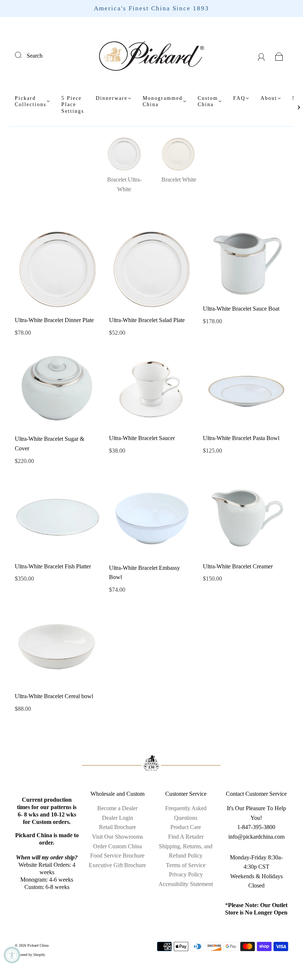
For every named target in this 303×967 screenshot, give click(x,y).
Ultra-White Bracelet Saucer (142, 438)
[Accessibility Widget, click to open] (12, 955)
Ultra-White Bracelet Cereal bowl (54, 696)
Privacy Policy (186, 874)
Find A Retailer (186, 837)
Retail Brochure (117, 827)
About (269, 98)
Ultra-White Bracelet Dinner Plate (54, 320)
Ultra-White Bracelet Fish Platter (53, 566)
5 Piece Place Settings (72, 104)
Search (34, 56)
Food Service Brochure (117, 855)
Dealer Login (117, 818)
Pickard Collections (30, 101)
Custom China (208, 101)
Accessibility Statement (186, 884)
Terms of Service (185, 865)
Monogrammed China (163, 101)
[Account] (261, 55)
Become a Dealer (117, 808)
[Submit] (23, 55)
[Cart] (279, 55)
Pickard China (37, 945)
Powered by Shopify (30, 955)
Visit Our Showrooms (117, 837)
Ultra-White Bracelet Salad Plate (147, 320)
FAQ (239, 98)
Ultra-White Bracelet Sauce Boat (241, 308)
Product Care (185, 827)
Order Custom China (117, 846)
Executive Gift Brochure (117, 865)
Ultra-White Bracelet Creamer (238, 566)
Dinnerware (111, 98)
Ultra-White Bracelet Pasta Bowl (241, 438)
